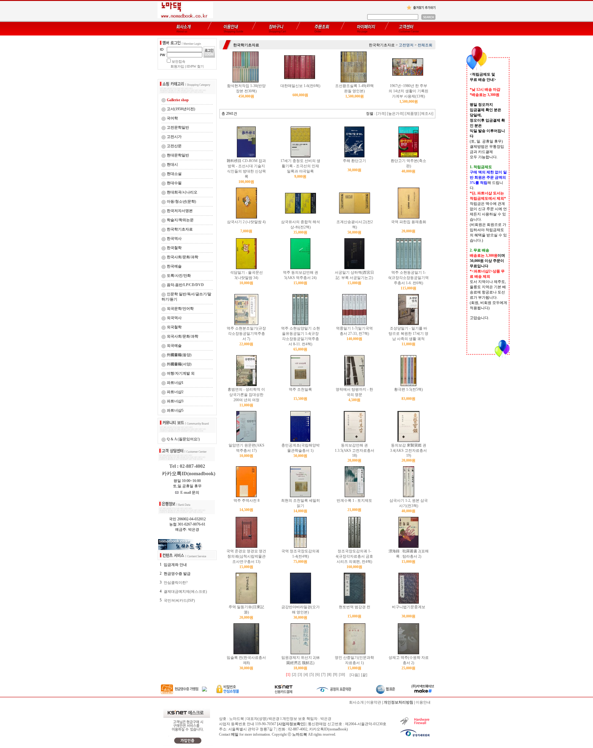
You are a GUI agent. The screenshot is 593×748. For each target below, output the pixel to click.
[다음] (355, 675)
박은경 (325, 719)
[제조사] (426, 113)
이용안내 (423, 702)
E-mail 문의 (189, 492)
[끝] (364, 675)
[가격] (381, 113)
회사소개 (356, 702)
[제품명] (412, 113)
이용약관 (373, 702)
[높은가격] (395, 113)
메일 (234, 734)
